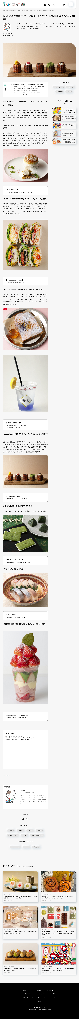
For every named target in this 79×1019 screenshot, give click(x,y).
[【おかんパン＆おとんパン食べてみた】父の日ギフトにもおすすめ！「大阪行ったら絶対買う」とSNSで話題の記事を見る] (58, 881)
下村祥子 (10, 33)
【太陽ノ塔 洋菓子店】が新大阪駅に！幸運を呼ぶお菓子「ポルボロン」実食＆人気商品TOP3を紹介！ (69, 133)
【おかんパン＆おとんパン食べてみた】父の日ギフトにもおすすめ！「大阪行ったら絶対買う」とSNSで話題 (57, 897)
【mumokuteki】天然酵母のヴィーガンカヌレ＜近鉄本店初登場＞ (26, 92)
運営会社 (39, 990)
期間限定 (36, 847)
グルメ (20, 830)
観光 (11, 830)
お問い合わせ (40, 994)
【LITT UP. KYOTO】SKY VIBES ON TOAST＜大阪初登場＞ (24, 90)
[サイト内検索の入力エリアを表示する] (64, 5)
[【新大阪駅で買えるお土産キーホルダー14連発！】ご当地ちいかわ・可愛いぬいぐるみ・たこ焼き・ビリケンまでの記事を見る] (57, 110)
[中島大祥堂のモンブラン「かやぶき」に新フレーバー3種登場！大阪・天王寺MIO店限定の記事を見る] (20, 954)
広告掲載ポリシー (28, 994)
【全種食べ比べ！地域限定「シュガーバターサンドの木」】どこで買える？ (69, 126)
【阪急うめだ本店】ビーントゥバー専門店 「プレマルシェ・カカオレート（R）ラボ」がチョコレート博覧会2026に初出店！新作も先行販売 (58, 933)
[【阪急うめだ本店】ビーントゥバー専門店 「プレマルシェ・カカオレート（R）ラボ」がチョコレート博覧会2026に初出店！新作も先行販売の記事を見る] (58, 917)
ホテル (39, 830)
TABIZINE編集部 (15, 929)
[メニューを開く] (71, 4)
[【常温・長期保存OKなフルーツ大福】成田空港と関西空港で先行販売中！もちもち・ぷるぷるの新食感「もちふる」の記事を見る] (20, 881)
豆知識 (24, 835)
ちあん (50, 894)
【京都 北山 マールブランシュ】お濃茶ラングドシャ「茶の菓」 (25, 96)
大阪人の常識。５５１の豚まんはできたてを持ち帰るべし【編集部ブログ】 (69, 118)
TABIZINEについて (27, 990)
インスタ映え (15, 847)
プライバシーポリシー (51, 990)
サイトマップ (35, 998)
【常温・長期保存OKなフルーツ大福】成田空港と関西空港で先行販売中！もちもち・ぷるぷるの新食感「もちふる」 (20, 897)
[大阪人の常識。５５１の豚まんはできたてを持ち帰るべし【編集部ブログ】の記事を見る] (57, 118)
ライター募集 (52, 994)
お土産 (30, 830)
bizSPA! (39, 1001)
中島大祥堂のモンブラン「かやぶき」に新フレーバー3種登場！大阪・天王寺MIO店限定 (20, 969)
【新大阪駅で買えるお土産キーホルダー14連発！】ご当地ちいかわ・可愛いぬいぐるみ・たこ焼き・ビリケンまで (69, 110)
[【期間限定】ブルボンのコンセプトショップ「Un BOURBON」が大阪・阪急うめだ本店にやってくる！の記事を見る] (20, 917)
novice (54, 998)
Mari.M (12, 966)
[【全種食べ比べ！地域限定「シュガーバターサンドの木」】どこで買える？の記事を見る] (57, 126)
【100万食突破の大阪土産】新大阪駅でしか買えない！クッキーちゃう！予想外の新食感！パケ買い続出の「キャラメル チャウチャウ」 (69, 141)
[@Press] (6, 775)
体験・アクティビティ (37, 835)
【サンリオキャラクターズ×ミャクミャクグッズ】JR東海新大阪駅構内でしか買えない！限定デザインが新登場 (58, 969)
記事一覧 (25, 998)
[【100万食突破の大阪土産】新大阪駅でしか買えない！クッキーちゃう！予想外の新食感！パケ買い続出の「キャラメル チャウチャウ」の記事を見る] (57, 141)
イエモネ (45, 998)
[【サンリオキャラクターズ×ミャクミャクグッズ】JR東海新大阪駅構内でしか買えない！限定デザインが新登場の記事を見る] (58, 954)
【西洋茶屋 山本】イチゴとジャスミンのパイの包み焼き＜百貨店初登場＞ (28, 86)
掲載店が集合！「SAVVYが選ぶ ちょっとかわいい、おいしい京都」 (27, 84)
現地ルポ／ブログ (12, 835)
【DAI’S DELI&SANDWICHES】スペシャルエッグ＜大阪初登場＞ (25, 88)
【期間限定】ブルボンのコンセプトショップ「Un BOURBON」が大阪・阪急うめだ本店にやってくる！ (20, 932)
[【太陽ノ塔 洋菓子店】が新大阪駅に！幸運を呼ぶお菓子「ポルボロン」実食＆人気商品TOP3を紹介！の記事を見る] (57, 133)
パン (26, 847)
